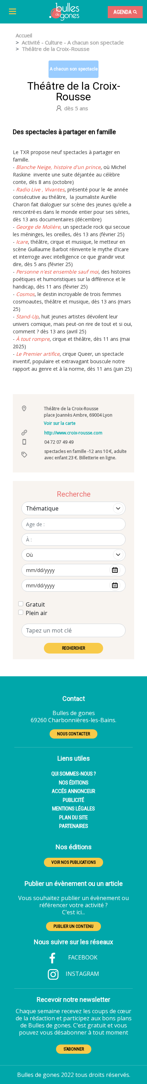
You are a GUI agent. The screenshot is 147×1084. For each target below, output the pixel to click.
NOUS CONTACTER (73, 733)
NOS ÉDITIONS (73, 782)
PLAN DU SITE (73, 817)
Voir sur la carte (60, 423)
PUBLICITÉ (73, 800)
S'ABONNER (74, 1049)
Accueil (24, 35)
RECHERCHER (73, 648)
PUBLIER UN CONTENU (73, 926)
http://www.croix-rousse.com (73, 433)
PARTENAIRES (73, 826)
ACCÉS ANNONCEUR (73, 791)
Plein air (36, 613)
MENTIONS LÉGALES (73, 808)
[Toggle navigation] (12, 11)
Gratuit (35, 604)
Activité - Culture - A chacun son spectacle (73, 42)
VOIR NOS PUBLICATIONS (73, 862)
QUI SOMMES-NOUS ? (73, 774)
